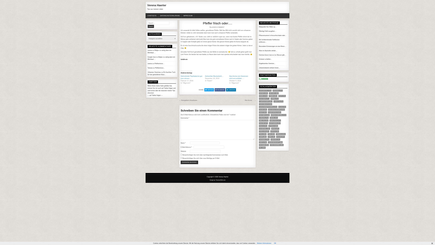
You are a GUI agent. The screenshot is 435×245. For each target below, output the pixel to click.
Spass (275, 129)
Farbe (273, 96)
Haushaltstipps (276, 109)
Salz (263, 126)
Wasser (264, 139)
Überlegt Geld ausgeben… (267, 31)
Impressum (187, 16)
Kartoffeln (274, 112)
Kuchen (264, 115)
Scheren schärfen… (265, 59)
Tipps (263, 137)
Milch (264, 120)
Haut (263, 112)
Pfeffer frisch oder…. (217, 23)
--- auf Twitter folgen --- (155, 95)
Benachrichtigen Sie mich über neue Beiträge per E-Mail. (201, 158)
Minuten (275, 120)
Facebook (220, 90)
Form (274, 99)
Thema (280, 134)
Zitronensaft (275, 142)
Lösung (264, 118)
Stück (274, 131)
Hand (263, 109)
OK (275, 243)
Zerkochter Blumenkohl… (214, 76)
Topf (271, 137)
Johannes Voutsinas (154, 72)
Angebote (265, 90)
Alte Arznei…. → (250, 100)
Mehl (273, 118)
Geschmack (266, 104)
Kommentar (185, 118)
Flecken (264, 99)
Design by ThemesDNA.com (217, 180)
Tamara (150, 68)
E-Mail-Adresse (186, 147)
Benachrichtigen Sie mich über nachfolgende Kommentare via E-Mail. (205, 155)
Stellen (264, 131)
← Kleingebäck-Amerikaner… (189, 100)
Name (183, 143)
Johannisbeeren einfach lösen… (269, 68)
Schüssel (265, 129)
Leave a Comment (218, 27)
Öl (262, 148)
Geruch (278, 101)
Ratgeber (274, 123)
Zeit (263, 142)
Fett (282, 96)
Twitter (210, 90)
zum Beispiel (276, 145)
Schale (273, 126)
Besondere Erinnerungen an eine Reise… (272, 46)
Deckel (273, 93)
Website (183, 151)
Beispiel (277, 90)
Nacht (263, 123)
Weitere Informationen (264, 243)
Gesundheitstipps (268, 107)
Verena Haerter (156, 5)
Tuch (280, 137)
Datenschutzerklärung (170, 16)
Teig (271, 134)
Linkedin (232, 90)
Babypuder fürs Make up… (268, 27)
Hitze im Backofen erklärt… (268, 50)
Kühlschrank (278, 115)
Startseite (152, 16)
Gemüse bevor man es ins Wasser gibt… (272, 55)
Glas (282, 107)
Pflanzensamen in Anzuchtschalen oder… (272, 35)
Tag (263, 134)
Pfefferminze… (159, 63)
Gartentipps (266, 101)
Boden (263, 93)
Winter (275, 139)
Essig (263, 96)
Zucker (264, 145)
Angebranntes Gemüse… (267, 63)
